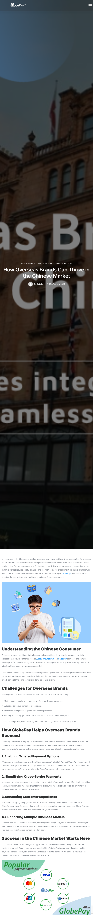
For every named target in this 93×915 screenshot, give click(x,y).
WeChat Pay (48, 659)
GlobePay (40, 284)
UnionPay (62, 659)
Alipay (39, 659)
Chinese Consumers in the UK (34, 263)
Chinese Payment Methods (60, 263)
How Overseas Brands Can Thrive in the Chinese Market (46, 272)
